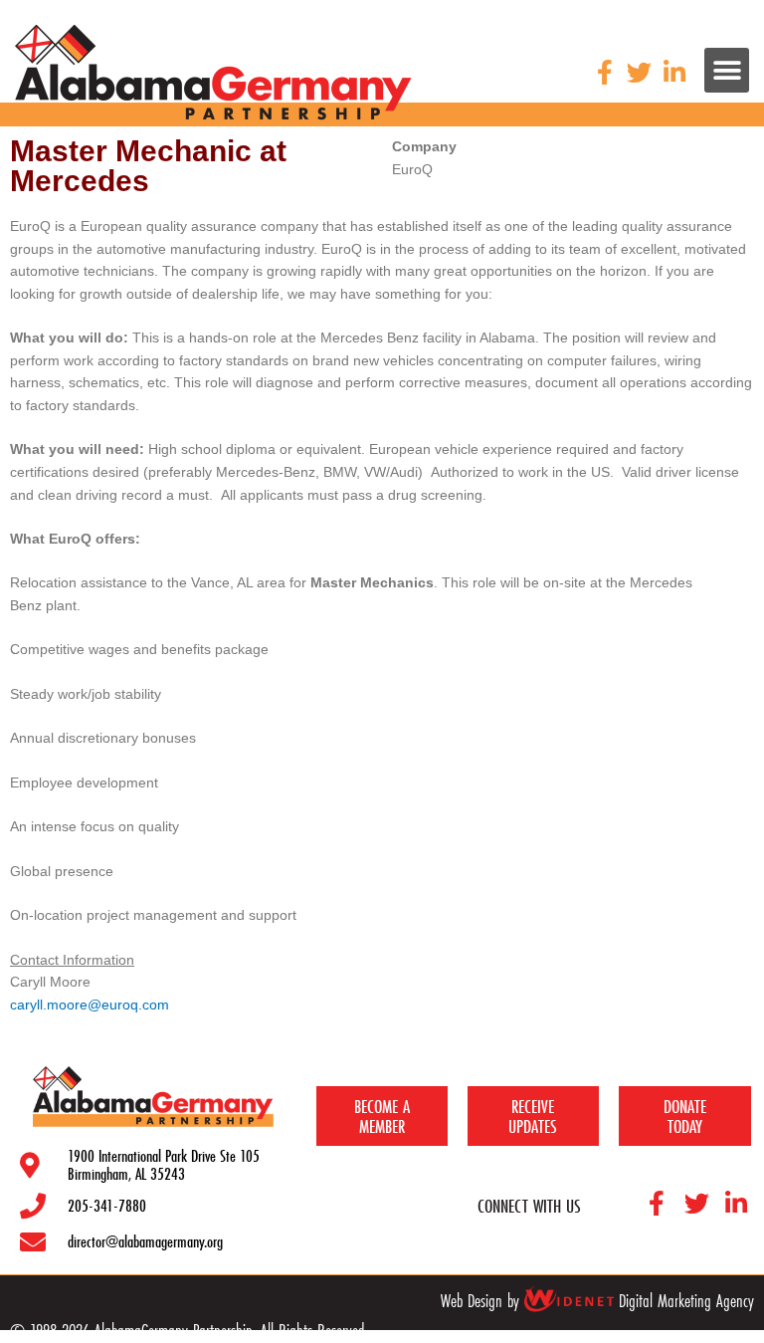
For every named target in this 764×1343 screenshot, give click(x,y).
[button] (726, 70)
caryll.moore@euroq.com (89, 1005)
